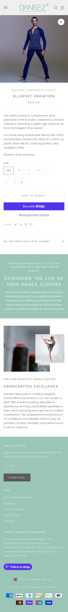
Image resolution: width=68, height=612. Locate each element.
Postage (9, 503)
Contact (9, 521)
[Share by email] (31, 224)
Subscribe (17, 477)
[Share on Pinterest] (25, 224)
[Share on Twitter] (20, 224)
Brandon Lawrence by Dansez (34, 90)
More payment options (34, 215)
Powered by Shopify (45, 587)
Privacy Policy (12, 515)
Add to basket (34, 195)
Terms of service (14, 509)
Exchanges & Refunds (17, 497)
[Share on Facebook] (15, 224)
